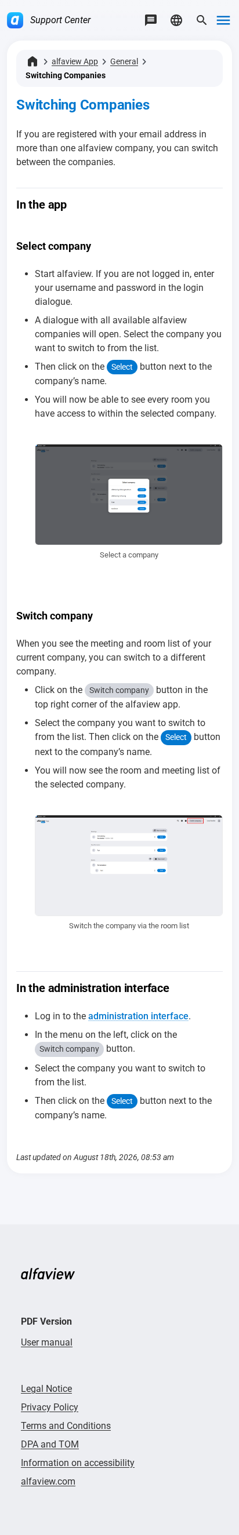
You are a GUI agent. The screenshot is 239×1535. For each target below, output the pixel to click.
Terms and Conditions (66, 1425)
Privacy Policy (49, 1407)
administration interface (138, 1016)
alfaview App (75, 61)
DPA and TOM (50, 1444)
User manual (47, 1342)
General (124, 61)
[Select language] (176, 20)
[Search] (202, 20)
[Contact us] (151, 20)
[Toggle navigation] (223, 20)
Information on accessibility (78, 1462)
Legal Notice (46, 1388)
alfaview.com (48, 1481)
